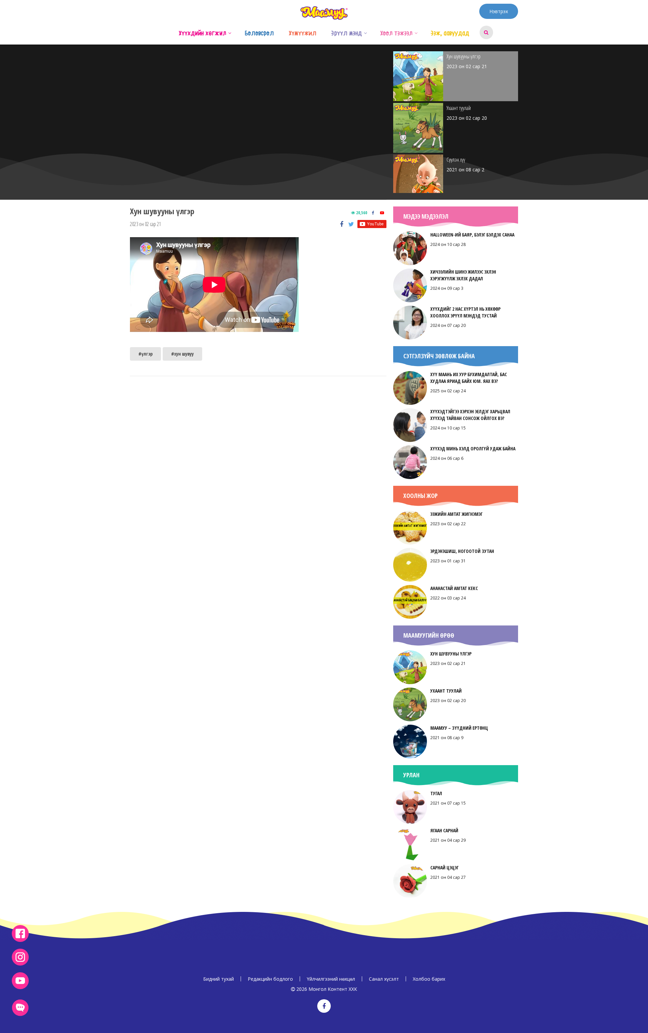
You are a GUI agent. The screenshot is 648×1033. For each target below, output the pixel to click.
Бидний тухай (218, 978)
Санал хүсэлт (384, 978)
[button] (229, 32)
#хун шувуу (182, 354)
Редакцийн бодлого (270, 978)
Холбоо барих (429, 978)
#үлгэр (145, 354)
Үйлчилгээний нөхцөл (331, 978)
